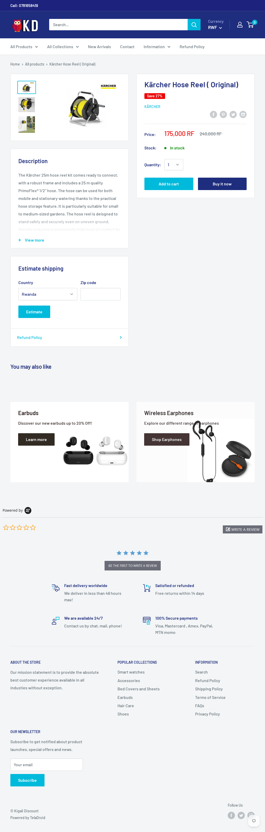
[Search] (194, 24)
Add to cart (169, 183)
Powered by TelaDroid (27, 817)
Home (15, 64)
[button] (242, 529)
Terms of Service (210, 697)
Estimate (34, 311)
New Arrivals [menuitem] (99, 46)
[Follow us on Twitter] (241, 815)
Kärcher (152, 106)
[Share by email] (243, 114)
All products (34, 64)
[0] (250, 24)
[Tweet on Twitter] (233, 114)
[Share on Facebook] (213, 114)
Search (201, 671)
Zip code (88, 282)
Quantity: (152, 164)
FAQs (199, 705)
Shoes (123, 713)
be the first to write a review (132, 565)
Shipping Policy (209, 688)
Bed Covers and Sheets (138, 688)
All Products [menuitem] (21, 46)
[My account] (239, 24)
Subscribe (27, 780)
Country (25, 282)
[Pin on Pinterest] (223, 114)
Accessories (128, 680)
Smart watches (131, 671)
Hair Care (125, 705)
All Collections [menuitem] (60, 46)
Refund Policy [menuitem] (192, 46)
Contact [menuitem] (127, 46)
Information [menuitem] (154, 46)
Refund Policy (29, 337)
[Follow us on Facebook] (231, 815)
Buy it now (222, 183)
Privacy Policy (207, 713)
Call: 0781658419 (24, 5)
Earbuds (125, 697)
